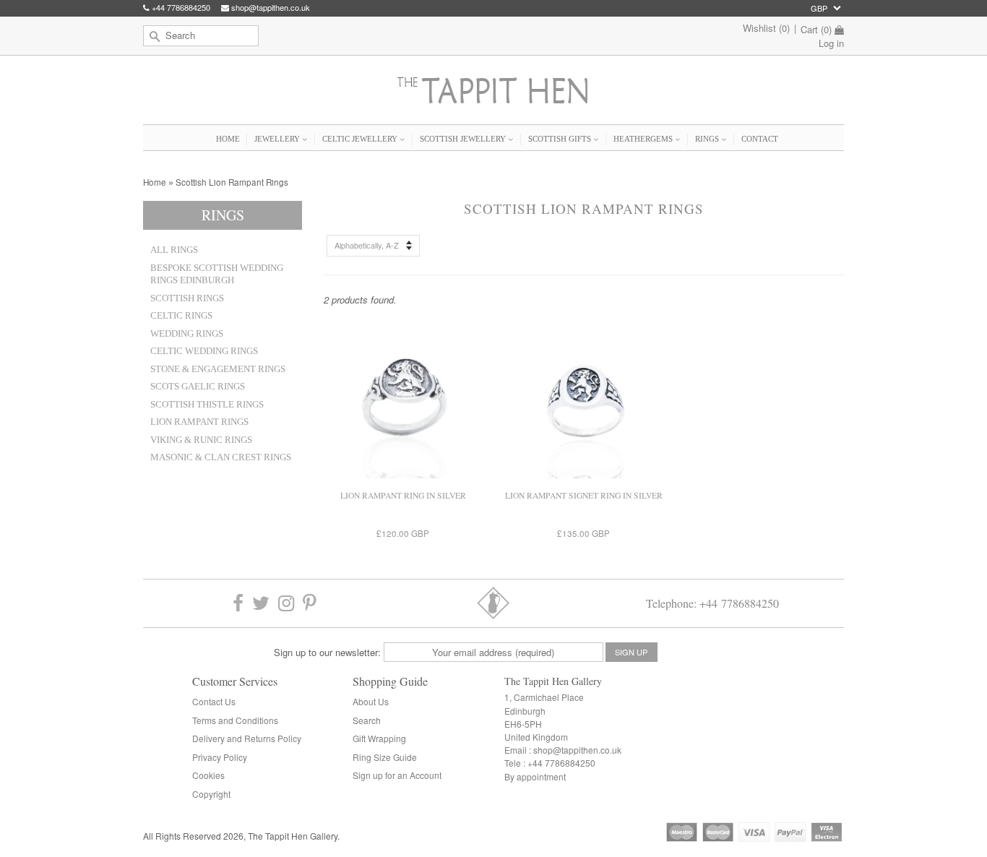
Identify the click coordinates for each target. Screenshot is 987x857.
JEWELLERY (278, 138)
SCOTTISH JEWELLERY (464, 138)
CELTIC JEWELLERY (361, 138)
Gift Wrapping (379, 738)
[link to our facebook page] (238, 603)
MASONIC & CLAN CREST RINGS (220, 457)
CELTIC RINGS (181, 316)
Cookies (208, 775)
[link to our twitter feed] (260, 603)
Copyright (211, 794)
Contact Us (214, 701)
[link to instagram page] (286, 603)
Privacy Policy (219, 757)
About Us (371, 701)
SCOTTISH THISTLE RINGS (207, 405)
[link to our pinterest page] (309, 603)
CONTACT (759, 138)
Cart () (816, 29)
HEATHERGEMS (644, 138)
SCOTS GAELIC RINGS (197, 387)
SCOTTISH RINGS (187, 298)
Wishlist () (766, 28)
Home (154, 182)
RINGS (708, 138)
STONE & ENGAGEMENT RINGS (217, 369)
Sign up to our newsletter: (327, 652)
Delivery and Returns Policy (246, 738)
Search (367, 720)
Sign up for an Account (397, 775)
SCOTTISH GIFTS (560, 138)
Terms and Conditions (235, 720)
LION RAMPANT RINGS (199, 422)
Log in (831, 43)
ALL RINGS (174, 250)
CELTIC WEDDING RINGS (204, 351)
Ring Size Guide (385, 757)
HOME (228, 138)
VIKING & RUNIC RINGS (201, 440)
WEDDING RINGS (186, 334)
